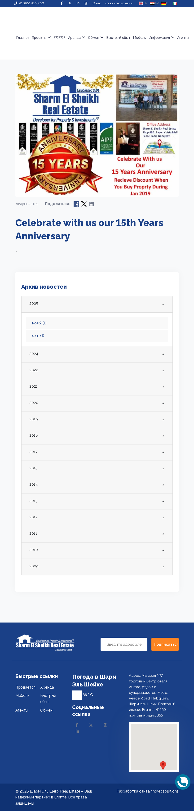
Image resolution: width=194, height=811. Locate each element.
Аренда (47, 687)
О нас (97, 3)
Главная (22, 38)
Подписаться (166, 644)
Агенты (183, 38)
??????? (59, 38)
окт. (38, 335)
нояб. (39, 323)
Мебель (139, 38)
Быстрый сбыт (118, 38)
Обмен (93, 38)
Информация (159, 38)
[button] (163, 765)
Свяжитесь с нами (119, 3)
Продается (25, 687)
